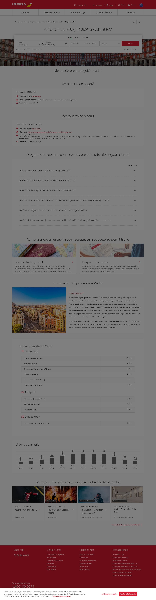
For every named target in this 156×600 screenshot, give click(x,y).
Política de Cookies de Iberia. (62, 596)
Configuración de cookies (109, 594)
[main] (78, 594)
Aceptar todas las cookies (128, 594)
